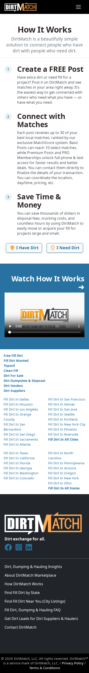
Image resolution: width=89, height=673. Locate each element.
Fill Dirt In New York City (66, 424)
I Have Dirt (27, 247)
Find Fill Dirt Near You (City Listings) (35, 601)
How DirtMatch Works (24, 583)
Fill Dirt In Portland (63, 419)
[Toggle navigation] (78, 7)
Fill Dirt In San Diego (19, 434)
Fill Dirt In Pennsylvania (66, 463)
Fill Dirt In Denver (61, 404)
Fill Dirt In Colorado (19, 478)
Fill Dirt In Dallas (16, 399)
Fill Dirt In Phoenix (62, 429)
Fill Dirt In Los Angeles (21, 409)
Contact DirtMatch (21, 627)
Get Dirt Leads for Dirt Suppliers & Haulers (41, 618)
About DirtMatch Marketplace (30, 575)
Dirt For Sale (13, 375)
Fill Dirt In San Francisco (66, 399)
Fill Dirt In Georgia (18, 468)
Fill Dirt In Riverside (63, 434)
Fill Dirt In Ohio (60, 483)
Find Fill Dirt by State (22, 592)
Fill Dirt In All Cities (63, 439)
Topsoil (9, 365)
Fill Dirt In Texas (16, 453)
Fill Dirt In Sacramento (21, 439)
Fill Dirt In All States (64, 488)
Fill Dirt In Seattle (61, 414)
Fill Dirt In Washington (21, 473)
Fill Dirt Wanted (16, 360)
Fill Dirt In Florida (17, 463)
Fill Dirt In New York (63, 478)
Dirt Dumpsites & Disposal (24, 380)
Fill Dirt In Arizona (62, 468)
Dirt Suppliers (14, 390)
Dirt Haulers (13, 385)
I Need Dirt (67, 247)
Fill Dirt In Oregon (62, 473)
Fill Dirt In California (19, 458)
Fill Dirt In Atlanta (17, 444)
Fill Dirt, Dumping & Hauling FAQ (33, 609)
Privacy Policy (73, 663)
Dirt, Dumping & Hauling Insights (33, 566)
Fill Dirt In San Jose (62, 409)
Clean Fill (11, 370)
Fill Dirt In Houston (18, 404)
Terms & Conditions (44, 667)
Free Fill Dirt (13, 355)
